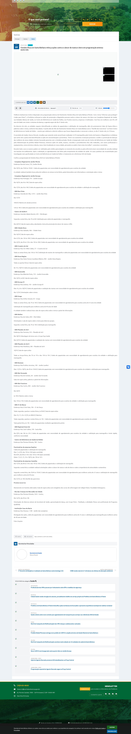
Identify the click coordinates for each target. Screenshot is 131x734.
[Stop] (20, 108)
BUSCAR (92, 24)
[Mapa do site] (95, 19)
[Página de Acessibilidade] (99, 19)
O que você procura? (38, 20)
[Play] (16, 108)
